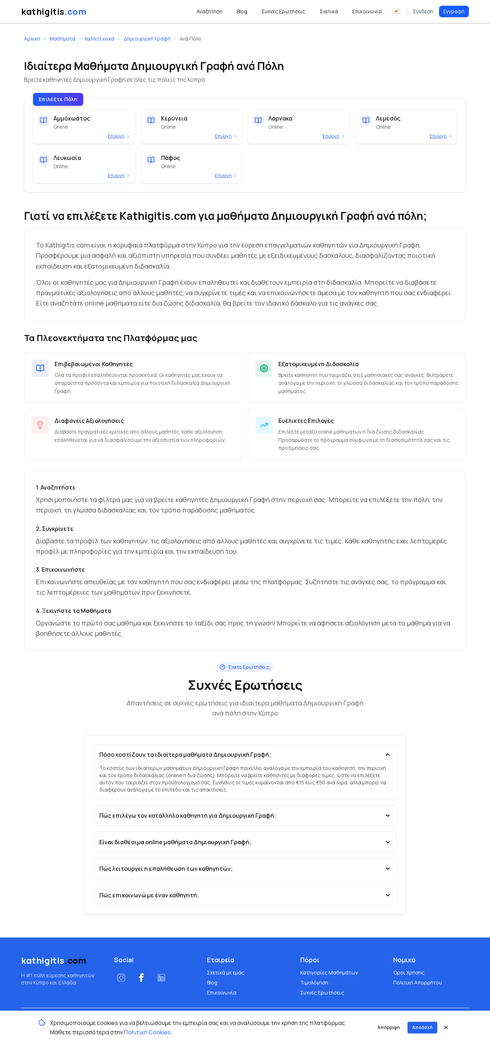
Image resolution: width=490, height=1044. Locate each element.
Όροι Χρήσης (408, 972)
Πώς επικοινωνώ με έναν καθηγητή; (149, 895)
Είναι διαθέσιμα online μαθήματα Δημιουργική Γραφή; (175, 842)
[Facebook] (141, 977)
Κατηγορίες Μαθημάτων (329, 972)
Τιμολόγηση (314, 982)
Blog (212, 982)
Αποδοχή (422, 1027)
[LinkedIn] (161, 977)
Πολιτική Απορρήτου (417, 982)
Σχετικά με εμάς (225, 972)
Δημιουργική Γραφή (147, 38)
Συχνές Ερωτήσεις (322, 992)
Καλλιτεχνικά (99, 38)
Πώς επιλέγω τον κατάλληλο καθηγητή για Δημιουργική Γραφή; (187, 815)
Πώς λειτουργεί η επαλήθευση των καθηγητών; (166, 869)
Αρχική (32, 38)
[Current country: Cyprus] (396, 11)
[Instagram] (121, 977)
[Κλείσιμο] (446, 1027)
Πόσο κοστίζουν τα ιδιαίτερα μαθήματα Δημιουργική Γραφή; (185, 755)
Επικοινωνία (221, 992)
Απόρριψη (388, 1027)
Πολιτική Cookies (147, 1032)
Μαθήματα (62, 38)
